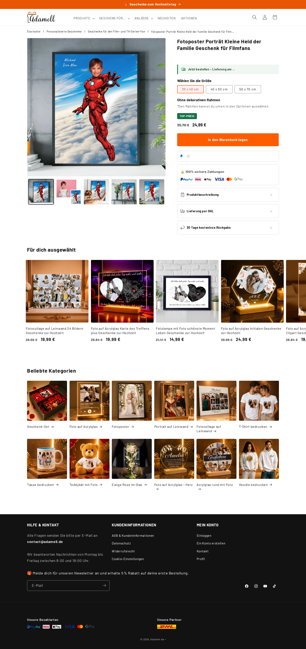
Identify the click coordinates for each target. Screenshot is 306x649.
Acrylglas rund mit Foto (215, 485)
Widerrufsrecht (123, 551)
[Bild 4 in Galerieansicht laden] (124, 192)
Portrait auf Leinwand (171, 426)
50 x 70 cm (247, 89)
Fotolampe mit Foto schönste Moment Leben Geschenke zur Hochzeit (185, 330)
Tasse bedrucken (40, 485)
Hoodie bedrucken (253, 485)
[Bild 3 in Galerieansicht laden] (96, 192)
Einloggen (204, 535)
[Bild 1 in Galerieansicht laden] (41, 192)
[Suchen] (255, 17)
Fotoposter (120, 426)
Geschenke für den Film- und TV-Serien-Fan (116, 31)
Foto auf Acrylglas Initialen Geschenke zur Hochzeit (251, 330)
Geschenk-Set (38, 426)
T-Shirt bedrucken (253, 426)
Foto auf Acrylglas (84, 426)
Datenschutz (121, 543)
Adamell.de (157, 639)
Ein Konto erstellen (211, 543)
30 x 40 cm (190, 89)
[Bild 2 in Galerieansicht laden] (68, 192)
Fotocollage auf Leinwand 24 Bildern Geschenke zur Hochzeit (54, 330)
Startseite (34, 31)
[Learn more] (188, 156)
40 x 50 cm (219, 89)
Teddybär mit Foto (84, 485)
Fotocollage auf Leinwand (209, 428)
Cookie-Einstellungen (128, 559)
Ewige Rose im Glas (127, 485)
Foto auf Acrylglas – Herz (173, 485)
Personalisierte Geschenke (64, 31)
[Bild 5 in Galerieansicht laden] (151, 192)
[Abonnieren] (104, 585)
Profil (201, 559)
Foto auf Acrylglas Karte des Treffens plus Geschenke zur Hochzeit (120, 330)
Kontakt (203, 551)
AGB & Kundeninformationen (133, 535)
